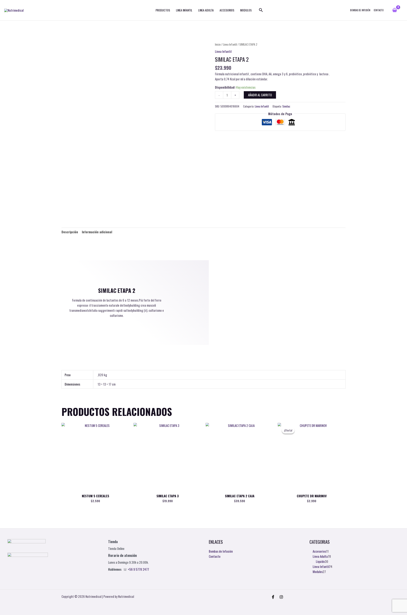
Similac (286, 106)
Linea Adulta (206, 10)
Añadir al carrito (260, 94)
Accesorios (227, 10)
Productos (163, 10)
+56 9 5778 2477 (138, 569)
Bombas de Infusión (360, 10)
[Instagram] (281, 597)
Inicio (218, 44)
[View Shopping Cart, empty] (395, 10)
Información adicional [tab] (97, 231)
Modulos (246, 10)
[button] (261, 10)
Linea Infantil (184, 10)
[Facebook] (273, 597)
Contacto (379, 10)
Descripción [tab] (69, 231)
